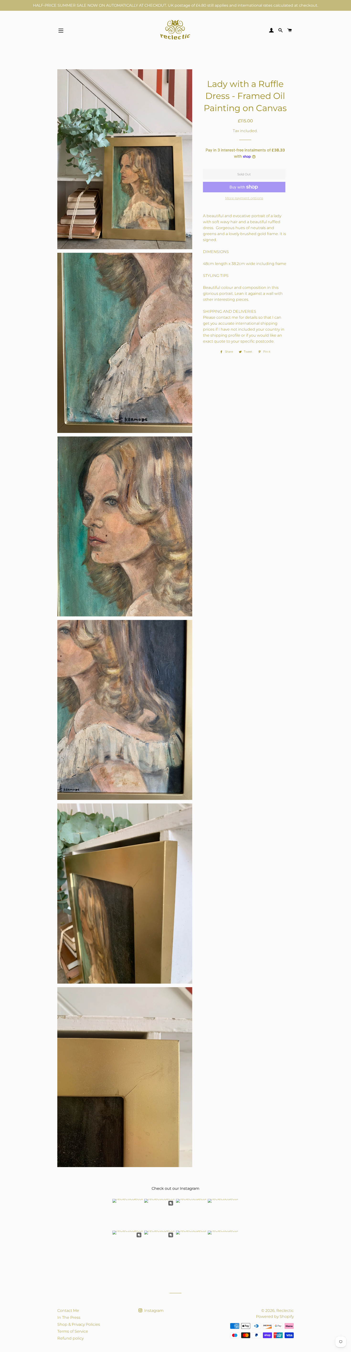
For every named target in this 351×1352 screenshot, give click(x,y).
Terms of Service (72, 1331)
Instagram (153, 1310)
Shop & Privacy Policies (78, 1324)
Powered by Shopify (275, 1316)
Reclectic (285, 1310)
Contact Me (68, 1310)
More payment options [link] (244, 198)
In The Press (68, 1317)
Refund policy (70, 1338)
